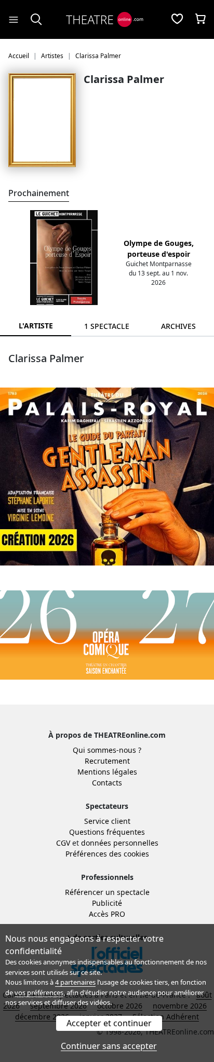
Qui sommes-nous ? (107, 750)
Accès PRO (107, 914)
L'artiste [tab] (36, 325)
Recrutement (107, 761)
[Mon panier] (200, 19)
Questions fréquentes (107, 832)
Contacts (107, 783)
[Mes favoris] (177, 19)
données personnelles (119, 843)
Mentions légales (107, 772)
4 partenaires (75, 982)
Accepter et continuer (109, 1023)
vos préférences (39, 992)
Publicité (107, 903)
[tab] (106, 326)
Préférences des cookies (107, 854)
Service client (107, 821)
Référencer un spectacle (107, 892)
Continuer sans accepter (109, 1046)
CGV (63, 843)
